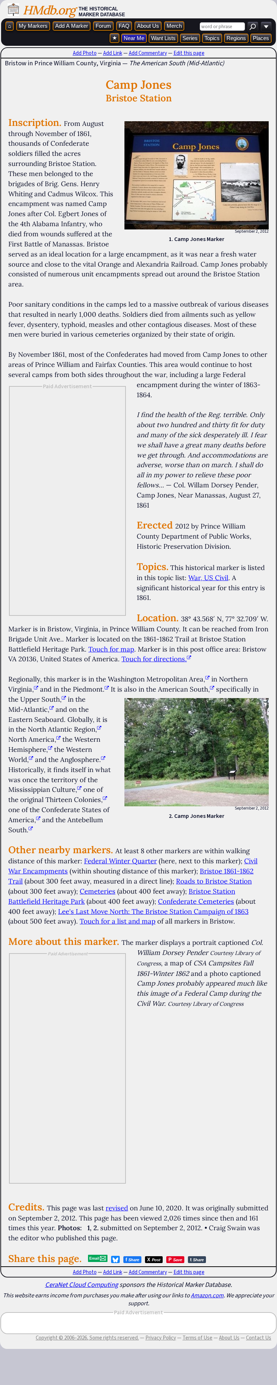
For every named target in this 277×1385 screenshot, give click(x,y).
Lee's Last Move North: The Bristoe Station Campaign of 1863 (153, 911)
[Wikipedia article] (207, 679)
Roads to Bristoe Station (214, 881)
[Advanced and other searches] (266, 26)
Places (261, 38)
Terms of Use (197, 1337)
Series (190, 38)
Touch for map (111, 649)
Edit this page (189, 53)
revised (117, 1208)
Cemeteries (97, 891)
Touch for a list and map (117, 921)
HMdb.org (49, 10)
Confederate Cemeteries (196, 901)
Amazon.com (207, 1295)
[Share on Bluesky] (115, 1259)
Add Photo (85, 53)
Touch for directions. (154, 658)
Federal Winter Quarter (120, 860)
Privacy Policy (160, 1337)
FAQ (124, 26)
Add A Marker (71, 26)
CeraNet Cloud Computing (81, 1284)
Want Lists (163, 38)
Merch (174, 26)
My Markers (33, 26)
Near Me (134, 38)
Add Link (112, 53)
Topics (212, 38)
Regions (236, 38)
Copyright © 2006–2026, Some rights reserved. (87, 1337)
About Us (148, 26)
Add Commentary (148, 53)
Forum (103, 26)
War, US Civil (208, 577)
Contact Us (258, 1337)
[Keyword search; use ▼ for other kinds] (252, 26)
